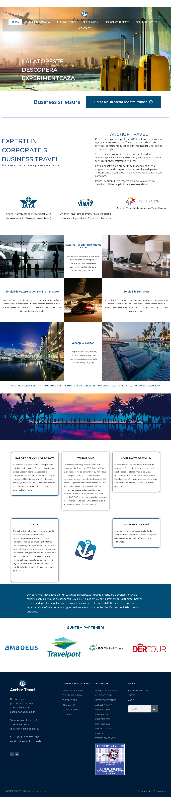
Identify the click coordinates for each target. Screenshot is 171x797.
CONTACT (85, 28)
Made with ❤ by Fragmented (152, 791)
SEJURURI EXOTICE (146, 22)
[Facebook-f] (12, 754)
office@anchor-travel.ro (30, 741)
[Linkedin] (17, 754)
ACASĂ (15, 22)
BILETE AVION (90, 22)
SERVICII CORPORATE (117, 22)
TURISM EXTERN (66, 22)
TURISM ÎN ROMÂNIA (38, 22)
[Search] (154, 708)
